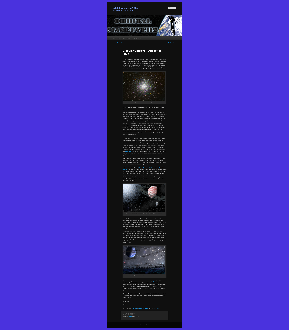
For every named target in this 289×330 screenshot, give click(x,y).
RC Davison (145, 308)
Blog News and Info (137, 38)
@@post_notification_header (124, 38)
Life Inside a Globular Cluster (153, 131)
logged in (130, 316)
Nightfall (154, 281)
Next (174, 42)
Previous (169, 42)
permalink (157, 308)
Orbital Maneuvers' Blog (125, 7)
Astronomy (135, 308)
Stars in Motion (129, 151)
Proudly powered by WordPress (144, 324)
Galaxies (140, 308)
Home (114, 38)
